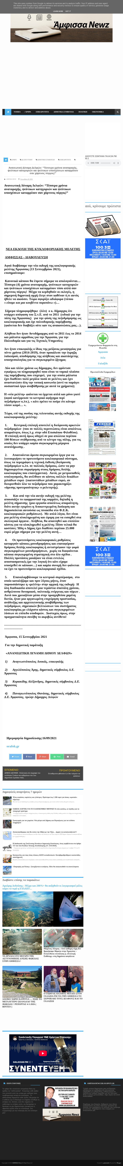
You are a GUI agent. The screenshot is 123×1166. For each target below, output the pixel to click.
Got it (68, 11)
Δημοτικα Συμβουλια (64, 112)
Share (30, 757)
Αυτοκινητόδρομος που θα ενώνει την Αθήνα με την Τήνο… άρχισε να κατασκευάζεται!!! (45, 832)
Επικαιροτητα (42, 112)
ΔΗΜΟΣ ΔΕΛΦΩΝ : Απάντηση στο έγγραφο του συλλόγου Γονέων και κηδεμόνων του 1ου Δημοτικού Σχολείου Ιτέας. (22, 775)
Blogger (119, 1163)
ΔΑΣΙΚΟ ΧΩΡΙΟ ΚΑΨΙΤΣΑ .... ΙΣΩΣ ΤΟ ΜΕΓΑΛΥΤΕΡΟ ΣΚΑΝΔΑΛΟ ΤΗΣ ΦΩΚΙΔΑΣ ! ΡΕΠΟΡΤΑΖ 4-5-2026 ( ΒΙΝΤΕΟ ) (22, 1003)
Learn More (58, 11)
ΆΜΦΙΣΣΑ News (17, 1163)
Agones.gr (106, 327)
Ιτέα (103, 357)
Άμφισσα (103, 352)
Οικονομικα (98, 112)
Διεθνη (8, 118)
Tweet (16, 757)
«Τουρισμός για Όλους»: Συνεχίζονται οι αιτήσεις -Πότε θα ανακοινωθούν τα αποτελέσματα (46, 867)
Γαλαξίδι (103, 363)
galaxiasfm (106, 1163)
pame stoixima (114, 327)
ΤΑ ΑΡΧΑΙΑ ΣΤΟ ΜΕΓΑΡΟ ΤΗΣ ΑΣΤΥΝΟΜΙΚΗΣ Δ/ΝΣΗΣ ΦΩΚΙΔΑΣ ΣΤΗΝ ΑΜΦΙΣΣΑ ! (20, 958)
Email (72, 757)
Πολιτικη (83, 112)
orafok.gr (13, 746)
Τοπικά (17, 112)
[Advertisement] (82, 59)
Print (58, 757)
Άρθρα (28, 112)
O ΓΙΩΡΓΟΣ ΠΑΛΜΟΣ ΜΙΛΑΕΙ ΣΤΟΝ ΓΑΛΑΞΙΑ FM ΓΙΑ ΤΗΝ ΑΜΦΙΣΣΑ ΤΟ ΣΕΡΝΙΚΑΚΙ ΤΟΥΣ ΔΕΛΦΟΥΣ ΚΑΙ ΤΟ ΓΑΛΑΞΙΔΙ (63, 997)
